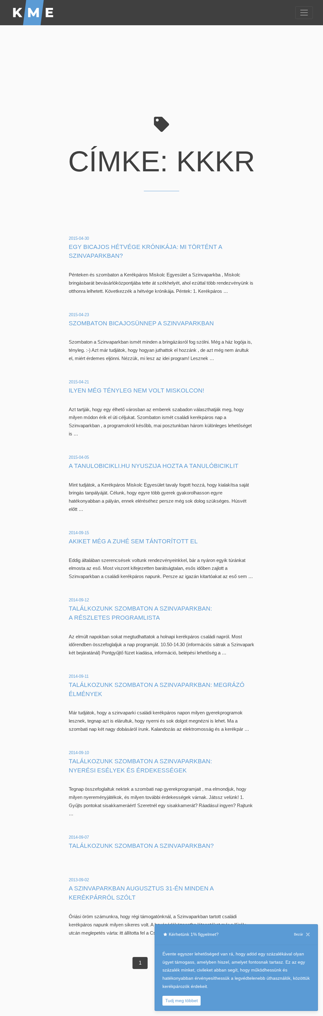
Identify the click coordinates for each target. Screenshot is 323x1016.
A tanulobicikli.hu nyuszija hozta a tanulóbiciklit (153, 466)
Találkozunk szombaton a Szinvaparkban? (141, 845)
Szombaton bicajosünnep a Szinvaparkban (141, 323)
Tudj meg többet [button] (181, 1000)
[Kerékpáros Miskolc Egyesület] (33, 12)
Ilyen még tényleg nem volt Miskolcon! (136, 390)
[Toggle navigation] (304, 12)
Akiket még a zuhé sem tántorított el (133, 541)
